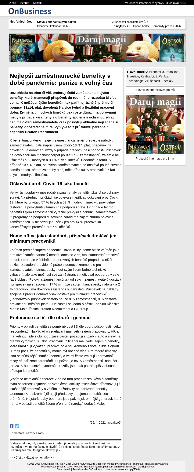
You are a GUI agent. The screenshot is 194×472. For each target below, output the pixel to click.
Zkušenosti (152, 81)
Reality (145, 76)
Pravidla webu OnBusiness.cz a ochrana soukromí (100, 469)
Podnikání (172, 72)
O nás (12, 2)
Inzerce (24, 2)
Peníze (163, 76)
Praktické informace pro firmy (155, 158)
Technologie (135, 81)
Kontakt (37, 2)
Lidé (154, 76)
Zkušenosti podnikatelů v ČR (130, 21)
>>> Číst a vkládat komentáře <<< (32, 457)
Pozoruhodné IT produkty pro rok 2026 (146, 26)
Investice (133, 76)
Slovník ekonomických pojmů (155, 89)
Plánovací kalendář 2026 (52, 26)
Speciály (167, 81)
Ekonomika (156, 72)
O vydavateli (63, 469)
